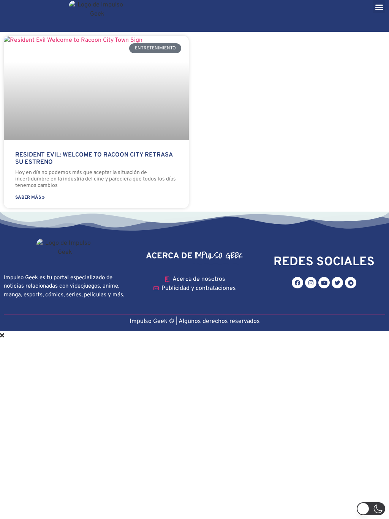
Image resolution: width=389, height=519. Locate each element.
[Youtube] (324, 282)
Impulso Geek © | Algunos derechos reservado (193, 321)
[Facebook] (297, 282)
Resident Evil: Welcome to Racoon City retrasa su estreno (93, 158)
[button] (379, 6)
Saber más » (30, 197)
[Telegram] (350, 282)
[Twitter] (337, 282)
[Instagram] (310, 282)
